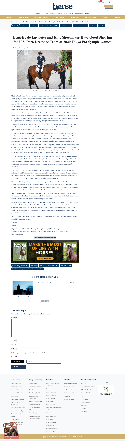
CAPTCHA (15, 356)
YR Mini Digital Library (70, 393)
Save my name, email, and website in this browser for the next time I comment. (35, 353)
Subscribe (109, 6)
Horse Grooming (50, 398)
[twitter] (106, 2)
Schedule (14, 222)
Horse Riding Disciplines (66, 25)
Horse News (42, 25)
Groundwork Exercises (17, 393)
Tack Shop (57, 13)
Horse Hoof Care (50, 404)
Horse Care (8, 17)
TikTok (55, 231)
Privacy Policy (85, 399)
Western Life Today (69, 399)
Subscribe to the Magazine (70, 383)
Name (13, 340)
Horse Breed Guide (16, 383)
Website (13, 349)
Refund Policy (84, 405)
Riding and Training (40, 17)
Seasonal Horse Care (51, 428)
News (105, 17)
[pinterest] (109, 2)
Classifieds (83, 408)
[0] (99, 2)
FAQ (82, 396)
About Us (83, 383)
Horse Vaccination (51, 422)
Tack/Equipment (59, 17)
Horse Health (49, 401)
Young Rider (101, 25)
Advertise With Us (86, 393)
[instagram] (112, 2)
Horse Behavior (50, 389)
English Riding (15, 25)
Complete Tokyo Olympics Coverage (45, 237)
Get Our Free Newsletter (70, 390)
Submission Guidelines (87, 390)
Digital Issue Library (66, 13)
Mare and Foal (50, 425)
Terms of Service (85, 402)
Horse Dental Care (51, 392)
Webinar (51, 13)
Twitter (63, 231)
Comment (14, 318)
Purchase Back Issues (69, 387)
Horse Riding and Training (53, 25)
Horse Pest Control (51, 416)
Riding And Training (16, 387)
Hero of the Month (78, 13)
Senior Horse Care (51, 432)
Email (13, 345)
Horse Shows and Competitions (80, 25)
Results (13, 225)
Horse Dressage (34, 25)
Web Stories (84, 412)
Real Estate (86, 13)
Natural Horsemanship (17, 411)
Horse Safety (49, 419)
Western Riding (15, 419)
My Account (40, 13)
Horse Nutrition (50, 413)
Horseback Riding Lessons (18, 407)
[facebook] (103, 2)
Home (13, 22)
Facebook (65, 229)
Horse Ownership (90, 17)
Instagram (22, 231)
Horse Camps (14, 396)
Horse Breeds (23, 17)
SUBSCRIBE (116, 17)
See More (45, 301)
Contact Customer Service (87, 387)
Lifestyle (74, 17)
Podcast (46, 13)
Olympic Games (92, 25)
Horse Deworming (51, 395)
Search (109, 10)
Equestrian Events (25, 25)
